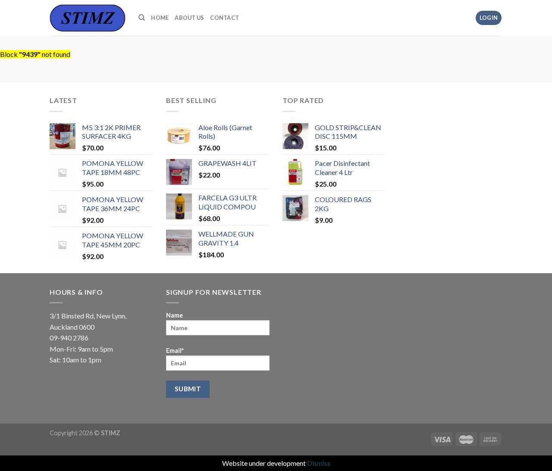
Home (160, 17)
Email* (175, 350)
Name (174, 315)
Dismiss (318, 463)
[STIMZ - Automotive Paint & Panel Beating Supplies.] (87, 17)
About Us (189, 17)
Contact (224, 17)
